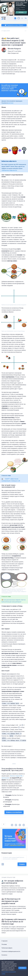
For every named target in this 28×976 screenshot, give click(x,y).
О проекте (4, 941)
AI (3, 824)
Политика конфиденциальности (11, 951)
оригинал (10, 103)
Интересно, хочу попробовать (14, 812)
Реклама (4, 944)
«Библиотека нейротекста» (9, 170)
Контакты (4, 955)
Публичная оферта (7, 948)
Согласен (22, 967)
